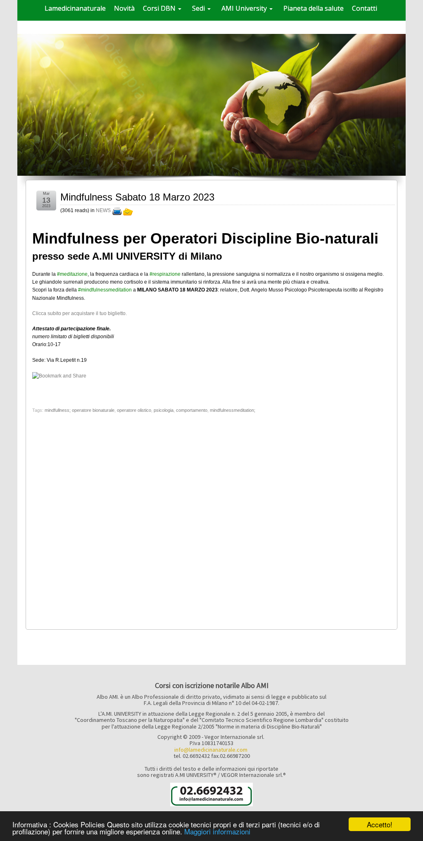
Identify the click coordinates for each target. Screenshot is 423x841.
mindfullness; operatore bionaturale (79, 410)
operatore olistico (134, 410)
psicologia (163, 410)
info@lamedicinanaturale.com (210, 749)
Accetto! (379, 824)
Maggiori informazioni (217, 831)
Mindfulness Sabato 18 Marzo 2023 (137, 197)
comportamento (191, 410)
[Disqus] (211, 519)
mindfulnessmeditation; (232, 410)
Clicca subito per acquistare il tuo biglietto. (79, 313)
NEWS (103, 210)
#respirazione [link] (165, 274)
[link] (72, 274)
